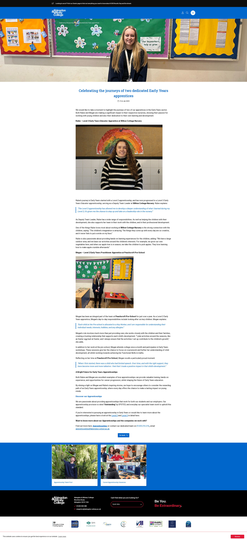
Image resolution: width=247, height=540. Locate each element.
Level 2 (115, 415)
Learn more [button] (62, 536)
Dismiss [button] (237, 536)
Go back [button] (122, 435)
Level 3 (125, 415)
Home (53, 23)
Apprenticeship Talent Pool (63, 482)
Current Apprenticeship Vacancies (114, 482)
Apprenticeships (100, 426)
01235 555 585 (81, 506)
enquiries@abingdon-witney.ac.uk (88, 509)
